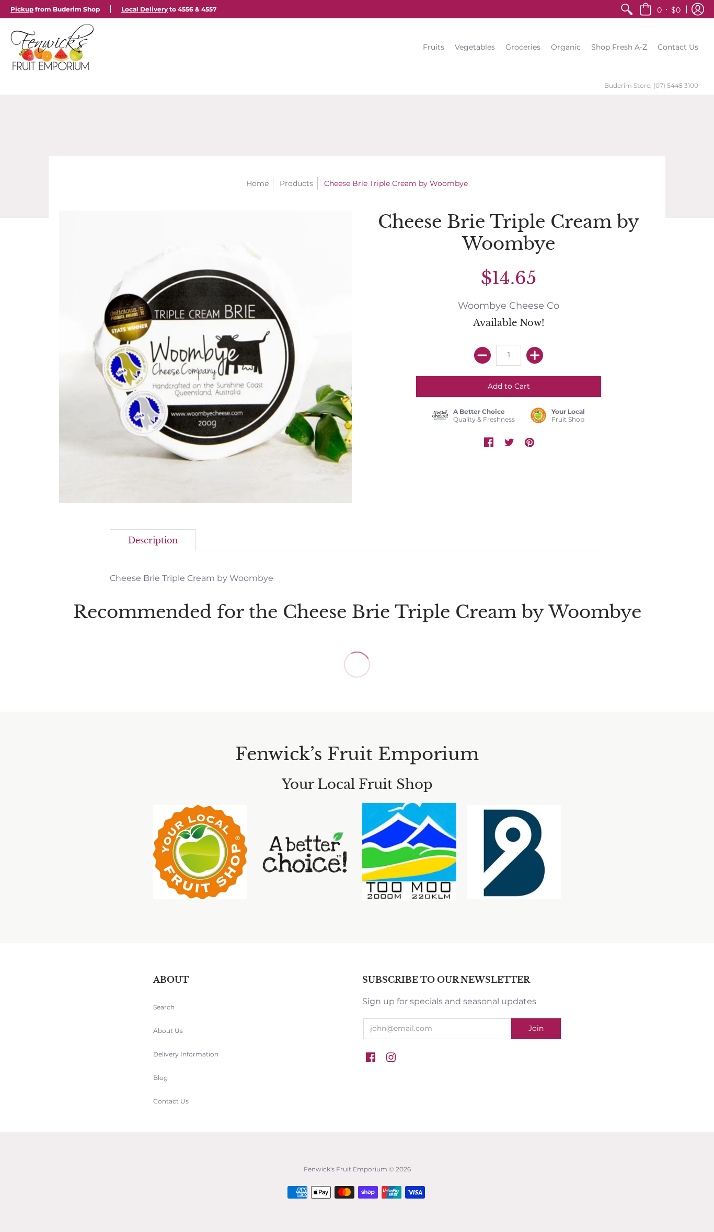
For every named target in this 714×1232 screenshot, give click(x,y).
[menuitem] (626, 9)
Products (296, 183)
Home (257, 183)
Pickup (21, 9)
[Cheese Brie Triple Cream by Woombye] (205, 357)
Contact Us (171, 1101)
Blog (160, 1078)
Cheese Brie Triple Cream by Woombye (191, 578)
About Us (168, 1031)
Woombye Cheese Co (508, 305)
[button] (660, 9)
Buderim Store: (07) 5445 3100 (651, 85)
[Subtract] (482, 355)
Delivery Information (185, 1054)
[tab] (153, 540)
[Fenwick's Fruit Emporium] (52, 47)
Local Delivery (144, 9)
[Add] (534, 355)
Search (164, 1007)
